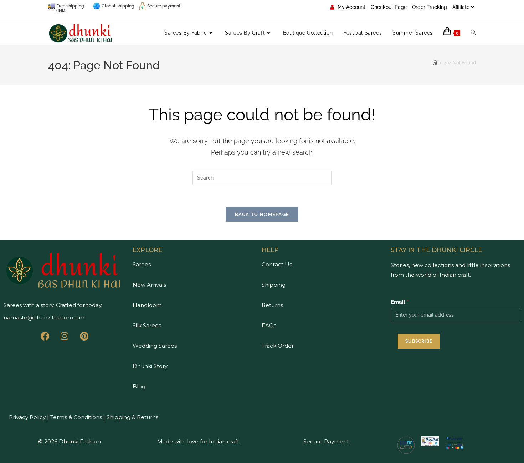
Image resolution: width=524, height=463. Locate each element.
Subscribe (418, 341)
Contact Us (277, 264)
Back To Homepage (262, 214)
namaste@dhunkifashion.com (44, 317)
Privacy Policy (27, 417)
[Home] (434, 62)
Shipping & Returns (132, 417)
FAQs (269, 325)
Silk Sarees (147, 325)
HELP (270, 249)
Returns (272, 305)
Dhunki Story (150, 366)
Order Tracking (429, 7)
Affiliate (460, 7)
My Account (350, 7)
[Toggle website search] (473, 32)
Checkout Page (389, 7)
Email (400, 302)
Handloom (147, 305)
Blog (139, 386)
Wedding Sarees (155, 345)
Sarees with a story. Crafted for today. (53, 305)
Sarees (142, 264)
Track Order (278, 345)
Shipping (274, 284)
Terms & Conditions (75, 417)
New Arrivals (149, 284)
